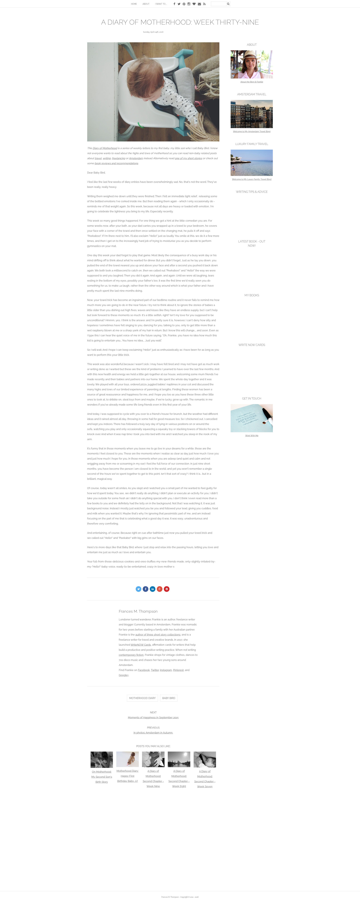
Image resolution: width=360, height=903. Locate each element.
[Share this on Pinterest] (167, 589)
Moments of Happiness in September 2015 (153, 717)
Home (134, 4)
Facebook (144, 670)
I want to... (161, 4)
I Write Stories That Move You (251, 332)
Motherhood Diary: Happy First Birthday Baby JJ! (128, 775)
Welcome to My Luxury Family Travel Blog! (252, 179)
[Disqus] (153, 839)
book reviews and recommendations (116, 163)
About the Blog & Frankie (251, 82)
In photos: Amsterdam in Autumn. (153, 732)
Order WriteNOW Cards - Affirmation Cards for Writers (252, 384)
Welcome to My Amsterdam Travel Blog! (252, 131)
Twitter (155, 670)
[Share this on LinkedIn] (153, 589)
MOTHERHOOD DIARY (142, 698)
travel (98, 158)
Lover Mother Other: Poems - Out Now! (252, 283)
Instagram (166, 670)
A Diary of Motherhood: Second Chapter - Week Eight (179, 779)
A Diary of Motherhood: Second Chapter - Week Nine (153, 779)
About (146, 4)
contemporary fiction (131, 654)
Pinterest (178, 670)
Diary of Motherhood (105, 148)
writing (107, 158)
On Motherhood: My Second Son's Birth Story (101, 776)
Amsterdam (136, 158)
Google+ (124, 675)
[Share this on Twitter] (139, 589)
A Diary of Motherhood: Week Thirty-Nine (180, 22)
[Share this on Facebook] (146, 589)
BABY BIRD (168, 698)
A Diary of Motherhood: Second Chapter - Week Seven (204, 779)
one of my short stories (188, 158)
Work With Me (251, 435)
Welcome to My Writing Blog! (251, 229)
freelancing (118, 158)
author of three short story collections (157, 634)
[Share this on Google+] (160, 589)
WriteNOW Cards (141, 644)
